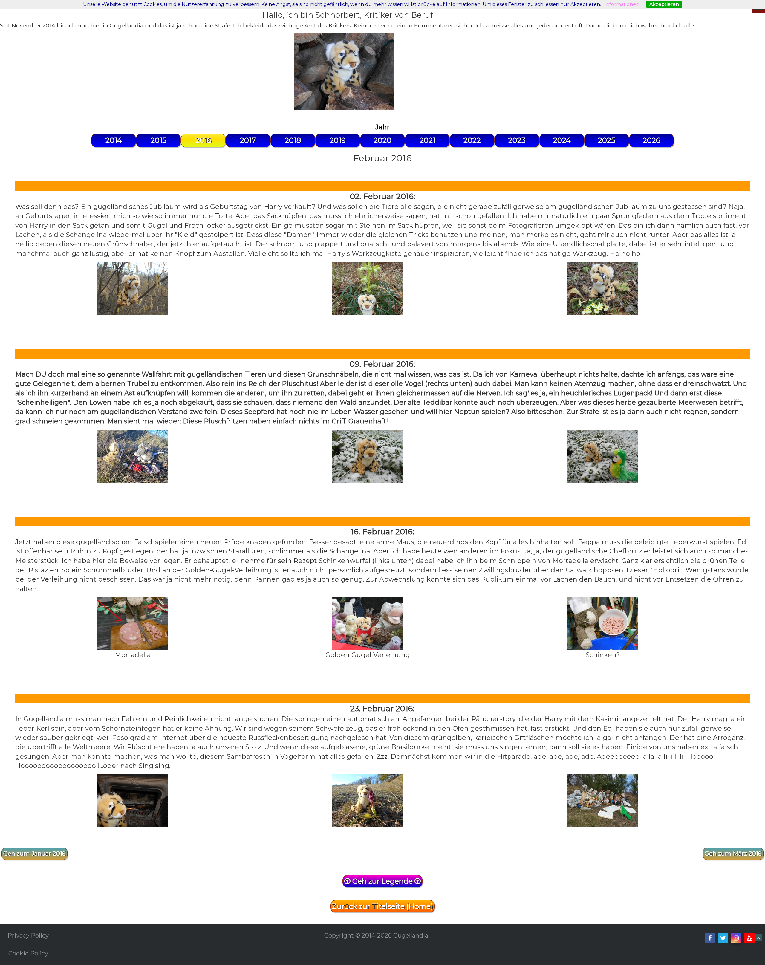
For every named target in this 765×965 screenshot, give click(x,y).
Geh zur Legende (382, 881)
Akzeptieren (664, 4)
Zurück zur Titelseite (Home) (382, 906)
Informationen (622, 4)
